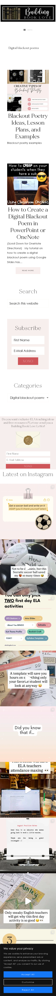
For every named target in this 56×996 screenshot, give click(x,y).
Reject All (28, 990)
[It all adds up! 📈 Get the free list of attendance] (28, 734)
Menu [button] (30, 30)
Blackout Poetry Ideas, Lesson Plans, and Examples (28, 126)
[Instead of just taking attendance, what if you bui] (28, 790)
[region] (28, 970)
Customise (28, 982)
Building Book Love (28, 13)
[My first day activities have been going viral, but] (28, 623)
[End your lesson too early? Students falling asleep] (28, 567)
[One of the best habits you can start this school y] (28, 845)
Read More (28, 270)
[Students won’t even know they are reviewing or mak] (28, 901)
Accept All (28, 974)
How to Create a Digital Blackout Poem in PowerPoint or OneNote (28, 223)
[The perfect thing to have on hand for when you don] (28, 511)
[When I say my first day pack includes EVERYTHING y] (28, 678)
